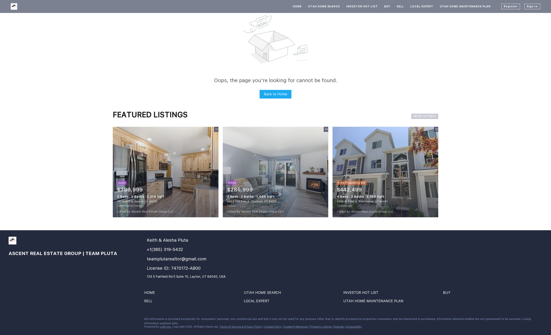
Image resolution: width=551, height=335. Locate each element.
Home (297, 6)
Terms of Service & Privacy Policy (240, 326)
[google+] (37, 320)
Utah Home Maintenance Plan (465, 6)
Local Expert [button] (421, 6)
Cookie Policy (272, 326)
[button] (150, 294)
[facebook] (12, 320)
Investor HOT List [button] (362, 6)
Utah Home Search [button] (324, 6)
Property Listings (321, 326)
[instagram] (20, 320)
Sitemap (339, 326)
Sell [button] (400, 6)
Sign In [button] (532, 6)
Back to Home (275, 94)
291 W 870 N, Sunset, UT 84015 (137, 201)
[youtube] (29, 320)
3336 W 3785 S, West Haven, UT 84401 (362, 201)
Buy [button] (387, 6)
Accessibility (354, 326)
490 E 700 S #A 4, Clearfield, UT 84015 (252, 201)
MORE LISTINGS (424, 116)
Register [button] (511, 6)
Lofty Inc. (166, 326)
